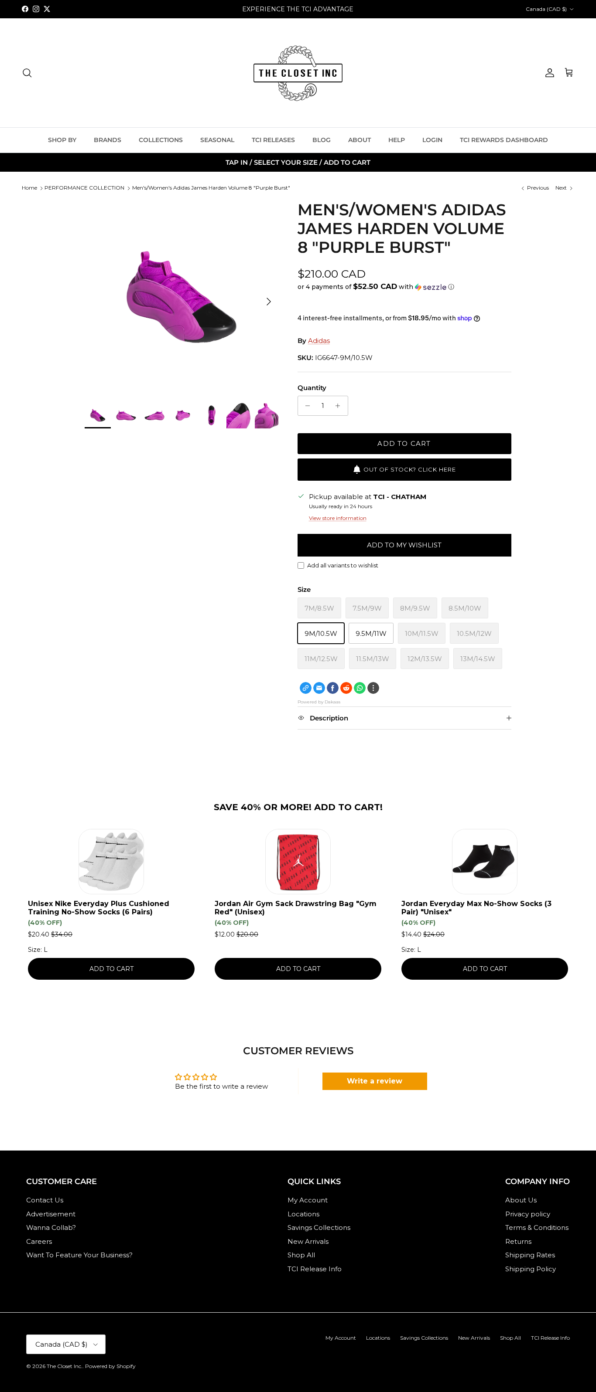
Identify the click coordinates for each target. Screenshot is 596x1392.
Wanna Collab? (51, 1227)
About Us (521, 1200)
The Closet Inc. (64, 1366)
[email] (319, 688)
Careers (39, 1241)
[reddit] (346, 688)
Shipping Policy (530, 1269)
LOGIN (432, 140)
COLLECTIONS (161, 140)
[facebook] (333, 688)
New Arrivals (308, 1241)
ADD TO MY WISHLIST (404, 545)
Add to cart (404, 443)
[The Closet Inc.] (298, 73)
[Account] (548, 73)
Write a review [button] (374, 1081)
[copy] (306, 688)
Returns (518, 1241)
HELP (396, 140)
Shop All (301, 1255)
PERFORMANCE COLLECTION (84, 187)
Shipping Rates (530, 1255)
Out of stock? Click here (409, 469)
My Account (308, 1200)
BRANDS (107, 140)
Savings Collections (319, 1227)
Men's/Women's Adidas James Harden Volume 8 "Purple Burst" (211, 187)
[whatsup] (360, 688)
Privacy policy (527, 1214)
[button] (376, 286)
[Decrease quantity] (305, 405)
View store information (338, 518)
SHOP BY (62, 140)
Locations (303, 1214)
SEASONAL (217, 140)
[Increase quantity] (340, 405)
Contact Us (44, 1200)
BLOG (321, 140)
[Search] (27, 73)
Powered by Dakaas (319, 702)
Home (29, 187)
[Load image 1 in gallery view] (181, 297)
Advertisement (50, 1214)
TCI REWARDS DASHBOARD (504, 140)
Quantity (312, 388)
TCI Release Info (315, 1269)
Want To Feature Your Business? (79, 1255)
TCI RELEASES (273, 140)
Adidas (319, 340)
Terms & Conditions (537, 1227)
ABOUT (359, 140)
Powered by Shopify (110, 1366)
